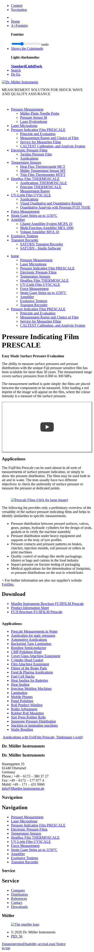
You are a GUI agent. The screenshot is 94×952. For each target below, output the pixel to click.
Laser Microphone (24, 126)
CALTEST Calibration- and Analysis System (52, 146)
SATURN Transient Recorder (41, 244)
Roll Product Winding (26, 705)
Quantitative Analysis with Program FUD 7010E (55, 207)
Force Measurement (25, 211)
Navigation (19, 10)
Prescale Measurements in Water (34, 631)
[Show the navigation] (11, 17)
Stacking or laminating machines (34, 725)
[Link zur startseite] (25, 924)
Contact (16, 903)
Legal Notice (56, 944)
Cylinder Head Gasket (27, 660)
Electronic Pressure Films (29, 150)
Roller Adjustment (24, 709)
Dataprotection (12, 944)
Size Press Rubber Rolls (28, 717)
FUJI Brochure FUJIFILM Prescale (36, 612)
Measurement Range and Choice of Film (49, 138)
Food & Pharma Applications (32, 672)
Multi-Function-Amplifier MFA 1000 (46, 228)
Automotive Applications (29, 639)
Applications (29, 158)
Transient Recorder (24, 240)
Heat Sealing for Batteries (29, 680)
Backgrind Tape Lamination (31, 644)
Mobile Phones (22, 697)
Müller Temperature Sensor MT (43, 171)
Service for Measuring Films (40, 142)
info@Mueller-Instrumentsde (23, 788)
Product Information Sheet (30, 608)
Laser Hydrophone (33, 121)
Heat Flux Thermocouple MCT (42, 166)
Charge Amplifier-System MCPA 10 (46, 224)
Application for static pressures (33, 635)
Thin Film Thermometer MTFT (42, 175)
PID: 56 (16, 936)
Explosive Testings (24, 236)
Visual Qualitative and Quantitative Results (51, 203)
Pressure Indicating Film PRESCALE (38, 130)
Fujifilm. (8, 584)
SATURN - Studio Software (40, 248)
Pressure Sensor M (33, 117)
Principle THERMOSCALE (40, 187)
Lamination (19, 693)
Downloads (19, 907)
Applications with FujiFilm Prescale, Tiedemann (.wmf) (43, 737)
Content (16, 5)
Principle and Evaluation (37, 134)
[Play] (47, 427)
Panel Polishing (22, 701)
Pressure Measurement (27, 109)
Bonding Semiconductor (28, 648)
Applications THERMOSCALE (43, 183)
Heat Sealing (20, 684)
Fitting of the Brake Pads (29, 668)
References (19, 898)
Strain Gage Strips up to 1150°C (34, 215)
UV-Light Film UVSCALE (31, 195)
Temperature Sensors (26, 162)
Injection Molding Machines (31, 689)
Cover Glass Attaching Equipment (35, 656)
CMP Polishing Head (26, 652)
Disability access (35, 944)
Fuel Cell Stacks (22, 676)
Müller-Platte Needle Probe (39, 113)
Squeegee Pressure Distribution (33, 721)
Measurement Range (35, 191)
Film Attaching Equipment (30, 664)
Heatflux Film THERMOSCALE (35, 179)
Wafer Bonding (22, 729)
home (15, 256)
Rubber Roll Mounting (27, 713)
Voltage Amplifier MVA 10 (39, 232)
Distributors (19, 894)
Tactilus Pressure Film (36, 154)
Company (18, 890)
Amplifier (18, 220)
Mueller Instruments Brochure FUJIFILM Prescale (47, 604)
